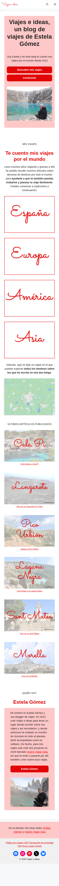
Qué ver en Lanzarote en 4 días (29, 506)
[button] (47, 4)
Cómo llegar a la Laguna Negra (29, 591)
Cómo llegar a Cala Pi (29, 464)
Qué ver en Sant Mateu (29, 633)
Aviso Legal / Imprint (32, 846)
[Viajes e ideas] (9, 4)
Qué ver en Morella (29, 676)
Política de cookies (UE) (17, 842)
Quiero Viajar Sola (37, 751)
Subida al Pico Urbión (30, 549)
